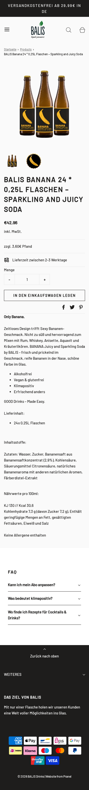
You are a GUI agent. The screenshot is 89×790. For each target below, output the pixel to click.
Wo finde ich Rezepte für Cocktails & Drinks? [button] (37, 615)
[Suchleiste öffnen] (68, 29)
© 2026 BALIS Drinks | (31, 776)
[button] (12, 161)
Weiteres (13, 674)
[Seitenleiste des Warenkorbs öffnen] (82, 29)
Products (26, 49)
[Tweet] (71, 307)
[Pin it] (80, 307)
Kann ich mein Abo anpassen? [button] (31, 584)
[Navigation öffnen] (7, 29)
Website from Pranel (58, 776)
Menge (9, 270)
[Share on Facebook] (63, 307)
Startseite (10, 49)
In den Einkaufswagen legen (44, 295)
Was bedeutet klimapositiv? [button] (30, 598)
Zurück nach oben (44, 656)
